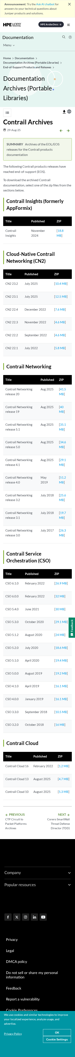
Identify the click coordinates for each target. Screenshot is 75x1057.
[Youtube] (43, 917)
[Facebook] (8, 917)
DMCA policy (16, 962)
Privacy (12, 940)
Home (7, 58)
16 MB (59, 724)
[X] (16, 917)
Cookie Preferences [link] (22, 1010)
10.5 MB (61, 712)
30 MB (59, 609)
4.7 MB (63, 779)
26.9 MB (61, 583)
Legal (10, 951)
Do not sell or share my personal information (32, 975)
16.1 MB (61, 686)
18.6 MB (61, 647)
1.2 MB (63, 766)
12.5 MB (61, 296)
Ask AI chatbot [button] (45, 4)
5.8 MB (60, 348)
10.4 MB (61, 283)
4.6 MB (60, 322)
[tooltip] (64, 111)
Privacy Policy (13, 1033)
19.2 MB (61, 673)
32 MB (59, 596)
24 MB (59, 635)
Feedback (13, 988)
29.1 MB (61, 622)
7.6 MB (60, 309)
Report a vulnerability (23, 999)
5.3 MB (63, 791)
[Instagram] (25, 917)
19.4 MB (61, 660)
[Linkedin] (34, 917)
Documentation (17, 37)
